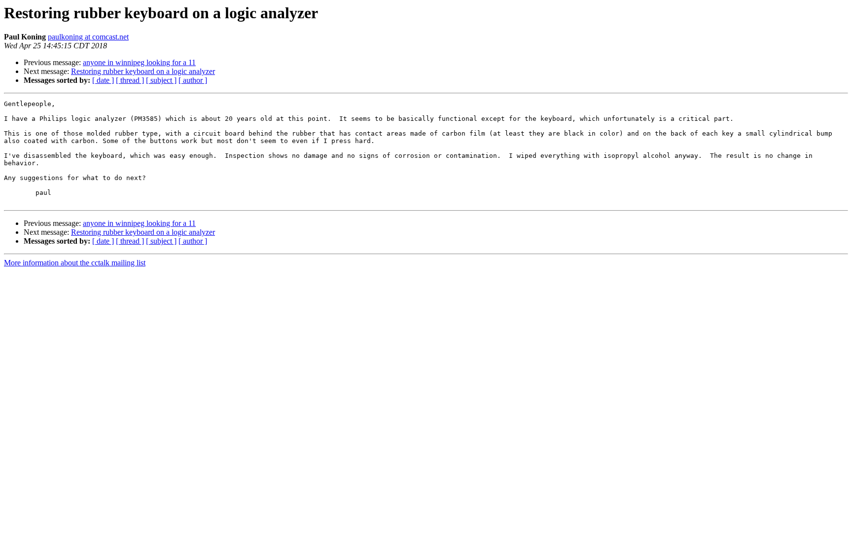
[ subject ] (161, 80)
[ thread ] (130, 80)
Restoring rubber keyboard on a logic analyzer (143, 71)
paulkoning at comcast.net (88, 37)
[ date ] (103, 80)
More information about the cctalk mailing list (74, 262)
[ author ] (192, 80)
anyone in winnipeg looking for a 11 (139, 62)
